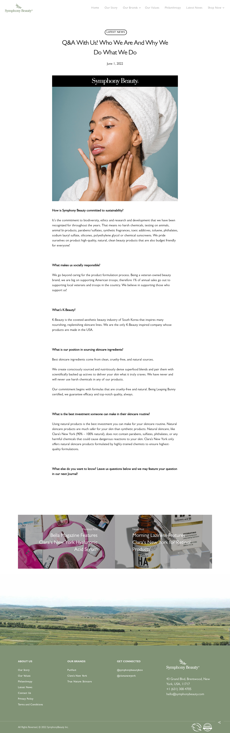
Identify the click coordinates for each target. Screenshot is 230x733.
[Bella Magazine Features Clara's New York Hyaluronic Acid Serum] (66, 542)
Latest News (116, 32)
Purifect (71, 670)
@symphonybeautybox (130, 670)
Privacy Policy (25, 699)
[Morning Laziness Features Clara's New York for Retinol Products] (163, 542)
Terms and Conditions (30, 705)
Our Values (24, 676)
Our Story (23, 670)
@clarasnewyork (126, 676)
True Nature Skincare (79, 682)
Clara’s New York (77, 676)
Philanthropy (25, 682)
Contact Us (24, 693)
